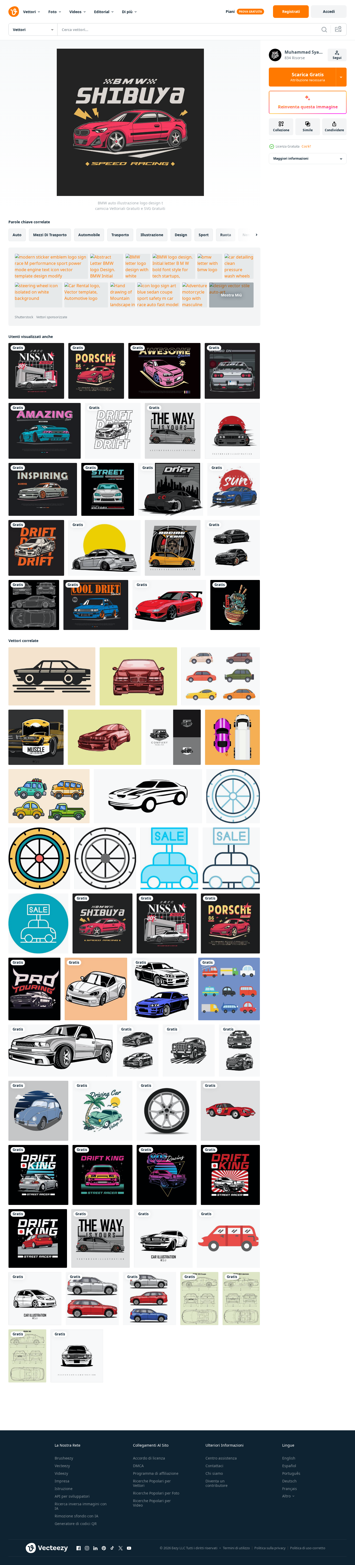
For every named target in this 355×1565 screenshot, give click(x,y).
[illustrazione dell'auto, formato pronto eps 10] (34, 1298)
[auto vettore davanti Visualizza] (138, 676)
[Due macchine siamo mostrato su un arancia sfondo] (232, 737)
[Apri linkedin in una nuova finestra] (95, 1548)
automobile (89, 234)
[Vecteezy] (13, 11)
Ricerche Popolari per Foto (156, 1493)
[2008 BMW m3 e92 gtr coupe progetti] (33, 605)
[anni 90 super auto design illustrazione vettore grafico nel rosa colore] (164, 371)
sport (204, 234)
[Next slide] (252, 235)
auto (17, 234)
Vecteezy (62, 1465)
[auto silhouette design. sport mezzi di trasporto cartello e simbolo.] (148, 796)
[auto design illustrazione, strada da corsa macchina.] (107, 489)
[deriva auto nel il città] (170, 489)
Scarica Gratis (307, 77)
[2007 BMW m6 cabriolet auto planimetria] (241, 1298)
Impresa (62, 1480)
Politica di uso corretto (307, 1548)
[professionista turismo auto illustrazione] (34, 989)
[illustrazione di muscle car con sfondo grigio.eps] (36, 737)
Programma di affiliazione (155, 1473)
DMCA (138, 1465)
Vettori (29, 11)
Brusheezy (64, 1458)
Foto (52, 11)
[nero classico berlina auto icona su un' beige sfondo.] (51, 676)
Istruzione (64, 1488)
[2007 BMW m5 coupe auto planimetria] (199, 1298)
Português (291, 1473)
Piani (230, 11)
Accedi (329, 11)
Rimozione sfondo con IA (76, 1515)
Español (289, 1465)
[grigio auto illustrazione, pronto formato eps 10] (172, 431)
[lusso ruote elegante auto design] (173, 737)
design (181, 234)
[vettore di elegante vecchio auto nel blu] (38, 1111)
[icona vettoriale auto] (169, 858)
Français (289, 1488)
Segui (337, 57)
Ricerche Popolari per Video (152, 1503)
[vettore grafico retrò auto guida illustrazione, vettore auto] (102, 1111)
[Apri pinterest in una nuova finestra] (104, 1548)
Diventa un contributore (216, 1483)
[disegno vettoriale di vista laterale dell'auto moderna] (92, 1298)
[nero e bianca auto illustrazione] (60, 1050)
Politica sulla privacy (270, 1548)
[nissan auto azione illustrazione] (162, 989)
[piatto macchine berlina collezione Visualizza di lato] (220, 676)
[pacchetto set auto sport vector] (232, 548)
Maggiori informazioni (290, 158)
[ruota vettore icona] (233, 796)
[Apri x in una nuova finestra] (121, 1548)
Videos (75, 11)
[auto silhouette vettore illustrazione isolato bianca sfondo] (137, 1050)
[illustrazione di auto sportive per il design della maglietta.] (233, 489)
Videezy (61, 1473)
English (288, 1458)
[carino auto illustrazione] (229, 989)
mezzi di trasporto (50, 234)
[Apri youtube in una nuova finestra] (129, 1548)
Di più (127, 11)
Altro (286, 1496)
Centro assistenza (221, 1458)
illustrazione (152, 234)
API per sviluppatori (72, 1496)
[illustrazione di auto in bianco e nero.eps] (163, 1238)
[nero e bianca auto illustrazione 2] (96, 989)
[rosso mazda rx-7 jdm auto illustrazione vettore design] (169, 605)
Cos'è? (306, 146)
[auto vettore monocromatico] (104, 737)
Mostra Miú (231, 294)
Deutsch (289, 1480)
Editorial (101, 11)
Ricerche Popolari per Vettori (152, 1483)
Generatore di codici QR (76, 1523)
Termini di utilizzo (236, 1548)
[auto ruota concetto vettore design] (167, 1111)
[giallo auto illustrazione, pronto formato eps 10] (172, 548)
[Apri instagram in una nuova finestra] (87, 1548)
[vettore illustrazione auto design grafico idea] (104, 548)
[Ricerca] (324, 29)
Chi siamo (214, 1473)
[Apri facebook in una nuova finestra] (78, 1548)
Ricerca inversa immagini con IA (81, 1506)
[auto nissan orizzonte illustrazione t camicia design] (36, 371)
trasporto (120, 234)
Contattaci (214, 1465)
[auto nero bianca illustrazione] (76, 1355)
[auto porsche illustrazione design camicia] (96, 371)
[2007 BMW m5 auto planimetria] (27, 1355)
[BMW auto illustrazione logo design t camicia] (102, 923)
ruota (225, 234)
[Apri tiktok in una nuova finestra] (112, 1548)
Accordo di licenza (149, 1458)
